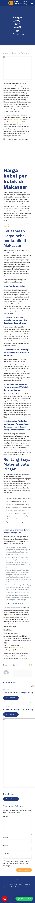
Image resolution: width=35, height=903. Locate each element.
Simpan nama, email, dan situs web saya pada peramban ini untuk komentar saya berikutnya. (16, 863)
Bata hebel (8, 794)
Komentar (6, 816)
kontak (10, 614)
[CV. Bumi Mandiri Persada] (17, 2)
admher (16, 53)
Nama (5, 838)
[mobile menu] (32, 3)
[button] (24, 899)
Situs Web (6, 853)
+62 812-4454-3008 (13, 645)
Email (5, 845)
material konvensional (15, 119)
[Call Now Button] (4, 899)
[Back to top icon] (17, 880)
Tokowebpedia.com (24, 887)
